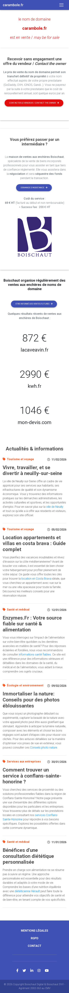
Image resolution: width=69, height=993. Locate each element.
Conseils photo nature (43, 747)
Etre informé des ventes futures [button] (32, 304)
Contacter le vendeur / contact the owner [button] (32, 103)
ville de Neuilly (54, 506)
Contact (34, 946)
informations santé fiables (35, 654)
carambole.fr (34, 28)
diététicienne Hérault (27, 891)
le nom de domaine (34, 19)
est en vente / (34, 37)
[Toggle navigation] (61, 5)
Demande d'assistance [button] (32, 187)
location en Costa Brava (36, 578)
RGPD (34, 938)
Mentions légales (34, 930)
